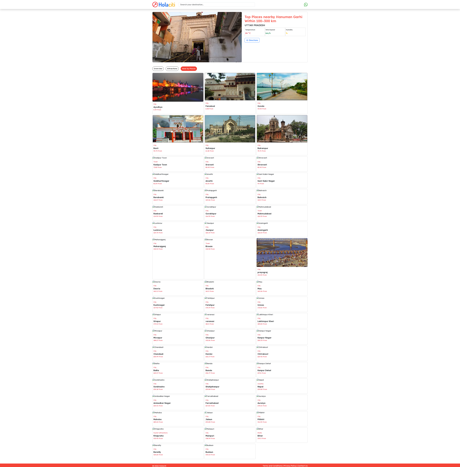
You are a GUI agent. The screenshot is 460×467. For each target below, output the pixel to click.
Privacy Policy (290, 466)
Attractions (172, 68)
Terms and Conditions (272, 466)
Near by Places (189, 68)
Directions (253, 40)
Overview (158, 68)
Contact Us (303, 466)
